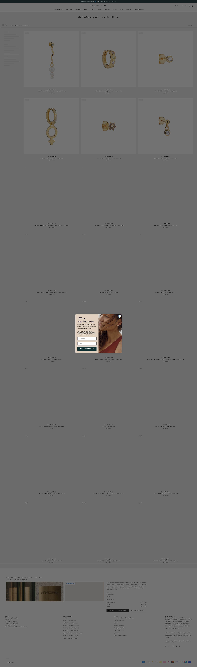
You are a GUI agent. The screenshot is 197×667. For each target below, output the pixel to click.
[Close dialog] (119, 316)
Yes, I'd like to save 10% (87, 348)
